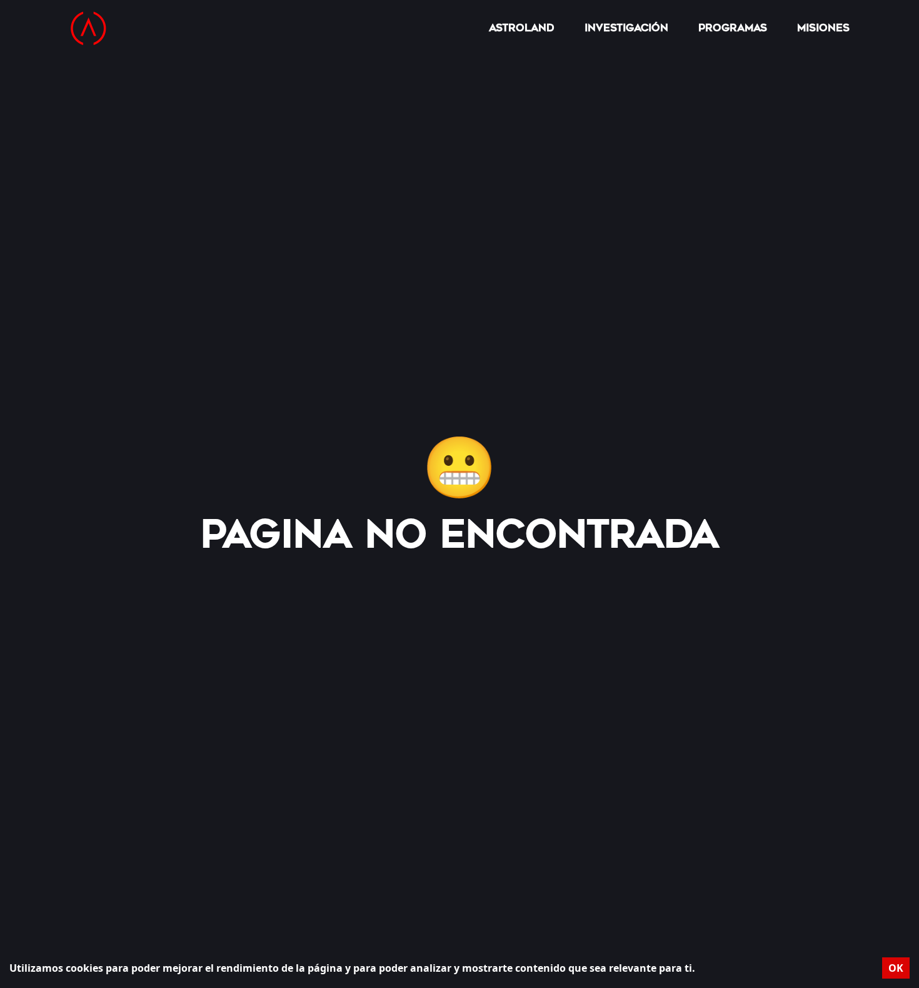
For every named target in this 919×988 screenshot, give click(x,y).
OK (895, 968)
